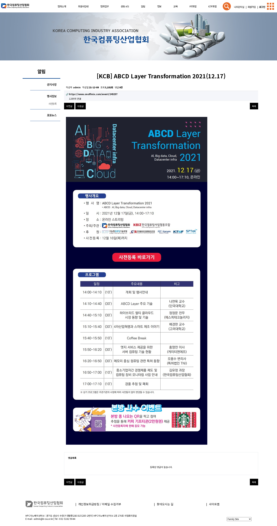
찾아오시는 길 (165, 504)
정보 (159, 6)
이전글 (69, 106)
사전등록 (52, 103)
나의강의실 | (240, 7)
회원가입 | (252, 7)
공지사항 (52, 84)
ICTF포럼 (212, 6)
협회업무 (104, 6)
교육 (175, 6)
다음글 (80, 106)
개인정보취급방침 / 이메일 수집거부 (99, 504)
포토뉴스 (52, 115)
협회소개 (62, 6)
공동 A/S (125, 6)
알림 (143, 6)
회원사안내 (83, 6)
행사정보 (52, 96)
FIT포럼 (193, 6)
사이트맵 (214, 504)
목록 (254, 106)
